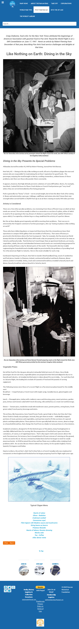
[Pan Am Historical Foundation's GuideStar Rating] (40, 623)
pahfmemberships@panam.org (54, 600)
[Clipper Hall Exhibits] (55, 570)
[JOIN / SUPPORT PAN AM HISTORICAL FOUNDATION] (23, 570)
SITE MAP (39, 564)
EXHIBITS (55, 564)
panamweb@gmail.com (29, 599)
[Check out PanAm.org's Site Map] (39, 570)
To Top (41, 551)
